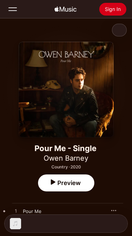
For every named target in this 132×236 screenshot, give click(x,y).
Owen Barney (66, 158)
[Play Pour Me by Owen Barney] (16, 211)
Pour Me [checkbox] (32, 211)
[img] (65, 9)
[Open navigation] (12, 9)
